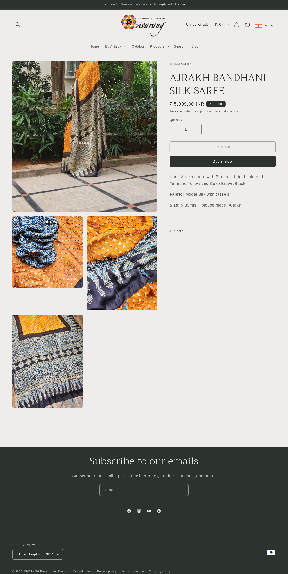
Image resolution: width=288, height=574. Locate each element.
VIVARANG (31, 571)
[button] (17, 24)
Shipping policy (160, 571)
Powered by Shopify (54, 571)
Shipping (200, 111)
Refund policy (82, 571)
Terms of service (133, 571)
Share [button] (179, 231)
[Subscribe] (183, 490)
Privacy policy (107, 571)
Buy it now (223, 161)
